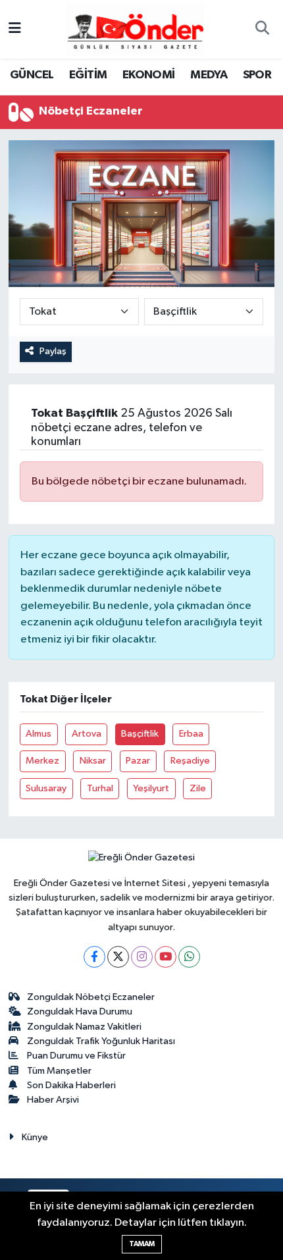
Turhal (100, 788)
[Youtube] (165, 957)
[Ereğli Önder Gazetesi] (135, 28)
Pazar (138, 761)
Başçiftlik (140, 734)
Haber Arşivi (53, 1100)
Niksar (93, 761)
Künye (35, 1137)
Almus (38, 734)
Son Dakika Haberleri (71, 1085)
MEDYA (208, 75)
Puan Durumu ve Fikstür (76, 1056)
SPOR (257, 75)
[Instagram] (142, 957)
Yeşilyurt (151, 788)
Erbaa (191, 734)
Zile (198, 788)
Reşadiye (190, 761)
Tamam (142, 1243)
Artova (86, 734)
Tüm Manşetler (59, 1071)
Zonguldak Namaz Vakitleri (84, 1027)
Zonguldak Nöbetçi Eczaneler (91, 997)
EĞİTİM (88, 75)
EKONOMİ (148, 75)
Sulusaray (46, 788)
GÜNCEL (31, 75)
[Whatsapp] (189, 957)
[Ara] (261, 29)
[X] (118, 957)
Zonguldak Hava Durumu (79, 1011)
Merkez (42, 761)
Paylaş (52, 351)
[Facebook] (94, 957)
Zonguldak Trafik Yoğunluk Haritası (101, 1041)
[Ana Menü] (15, 29)
